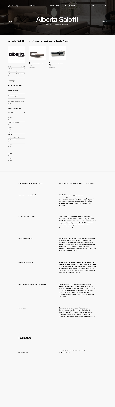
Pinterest (10, 160)
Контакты (93, 5)
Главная (48, 24)
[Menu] (102, 5)
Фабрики (72, 5)
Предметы (32, 5)
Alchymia (104, 21)
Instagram (10, 158)
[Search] (106, 5)
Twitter (9, 155)
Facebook (10, 153)
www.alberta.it (21, 76)
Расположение (54, 5)
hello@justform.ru (23, 352)
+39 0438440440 (20, 71)
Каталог (53, 24)
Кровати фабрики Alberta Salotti (51, 41)
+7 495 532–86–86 (64, 352)
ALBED (10, 21)
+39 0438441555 (20, 73)
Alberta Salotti (65, 24)
